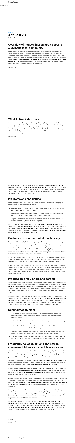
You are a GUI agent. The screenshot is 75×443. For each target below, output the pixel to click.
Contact (10, 422)
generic (10, 32)
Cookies (10, 419)
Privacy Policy (12, 421)
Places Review (13, 2)
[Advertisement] (37, 17)
